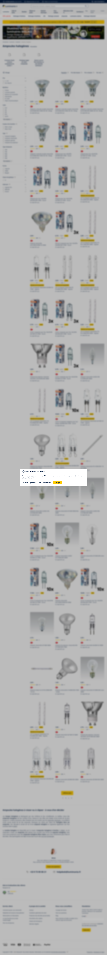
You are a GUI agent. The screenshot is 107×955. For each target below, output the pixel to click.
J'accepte (57, 483)
